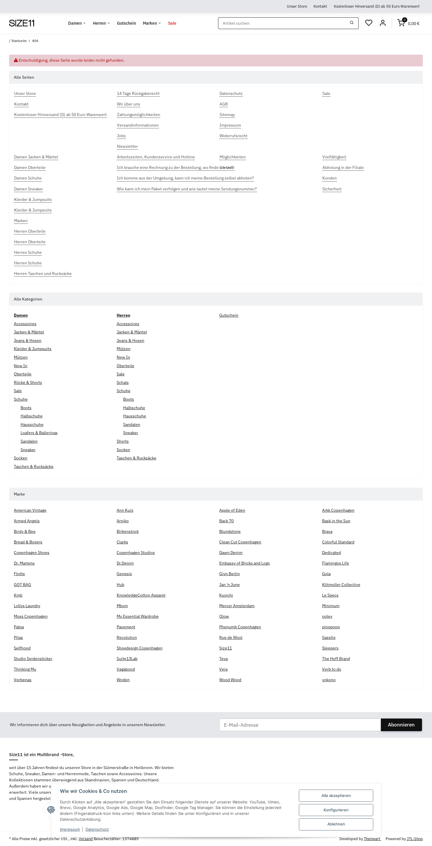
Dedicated (331, 552)
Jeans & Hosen (27, 340)
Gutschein (228, 315)
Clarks (122, 542)
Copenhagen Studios (136, 552)
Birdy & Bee (25, 531)
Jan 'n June (229, 584)
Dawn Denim (230, 552)
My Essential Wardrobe (138, 616)
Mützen (21, 357)
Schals (123, 382)
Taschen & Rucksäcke (33, 466)
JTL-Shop (415, 838)
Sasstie (329, 637)
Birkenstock (128, 531)
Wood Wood (230, 679)
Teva (223, 658)
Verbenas (22, 679)
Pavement (126, 627)
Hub (120, 584)
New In (20, 365)
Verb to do (331, 669)
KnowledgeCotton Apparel (141, 595)
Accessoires (25, 323)
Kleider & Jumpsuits (32, 348)
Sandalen (29, 441)
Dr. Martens (24, 563)
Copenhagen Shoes (31, 552)
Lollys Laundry (27, 605)
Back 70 (226, 520)
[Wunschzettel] (369, 23)
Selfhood (22, 648)
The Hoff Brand (336, 658)
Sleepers (330, 648)
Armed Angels (27, 520)
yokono (329, 679)
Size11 (225, 648)
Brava (327, 531)
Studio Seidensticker (33, 658)
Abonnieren (401, 724)
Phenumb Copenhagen (240, 627)
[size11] (21, 23)
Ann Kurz (125, 510)
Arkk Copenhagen (338, 510)
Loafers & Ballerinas (39, 432)
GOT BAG (22, 584)
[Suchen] (352, 23)
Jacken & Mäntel (29, 332)
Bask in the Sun (336, 520)
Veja (223, 669)
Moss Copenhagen (31, 616)
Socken (20, 458)
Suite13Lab (127, 658)
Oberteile (22, 374)
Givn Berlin (229, 573)
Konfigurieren (336, 810)
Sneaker (28, 449)
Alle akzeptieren (336, 795)
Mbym (122, 605)
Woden (123, 679)
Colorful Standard (338, 542)
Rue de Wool (230, 637)
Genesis (124, 573)
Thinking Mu (25, 669)
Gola (326, 573)
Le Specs (330, 595)
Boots (26, 407)
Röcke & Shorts (28, 382)
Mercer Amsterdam (236, 605)
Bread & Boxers (28, 542)
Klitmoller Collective (341, 584)
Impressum (70, 829)
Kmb (18, 595)
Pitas (18, 637)
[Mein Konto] (383, 23)
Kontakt (320, 6)
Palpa (19, 627)
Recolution (127, 637)
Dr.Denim (125, 563)
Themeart (372, 838)
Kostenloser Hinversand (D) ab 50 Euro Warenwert (377, 6)
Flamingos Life (335, 563)
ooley (327, 616)
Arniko (123, 520)
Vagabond (126, 669)
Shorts (123, 441)
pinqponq (331, 627)
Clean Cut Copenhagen (240, 542)
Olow (224, 616)
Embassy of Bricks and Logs (244, 563)
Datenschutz (97, 829)
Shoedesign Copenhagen (140, 648)
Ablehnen (336, 824)
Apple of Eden (232, 510)
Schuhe (21, 399)
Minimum (330, 605)
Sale (18, 390)
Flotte (19, 573)
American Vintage (30, 510)
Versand (86, 838)
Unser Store (297, 6)
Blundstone (230, 531)
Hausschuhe (32, 424)
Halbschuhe (32, 416)
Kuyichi (226, 595)
